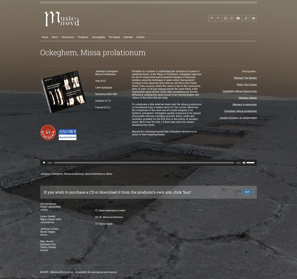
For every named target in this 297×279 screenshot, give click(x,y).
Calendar (128, 37)
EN (211, 18)
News (55, 37)
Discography (98, 37)
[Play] (44, 162)
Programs (83, 37)
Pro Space (114, 37)
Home (45, 37)
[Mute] (244, 162)
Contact (140, 37)
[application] (148, 163)
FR (218, 18)
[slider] (251, 162)
